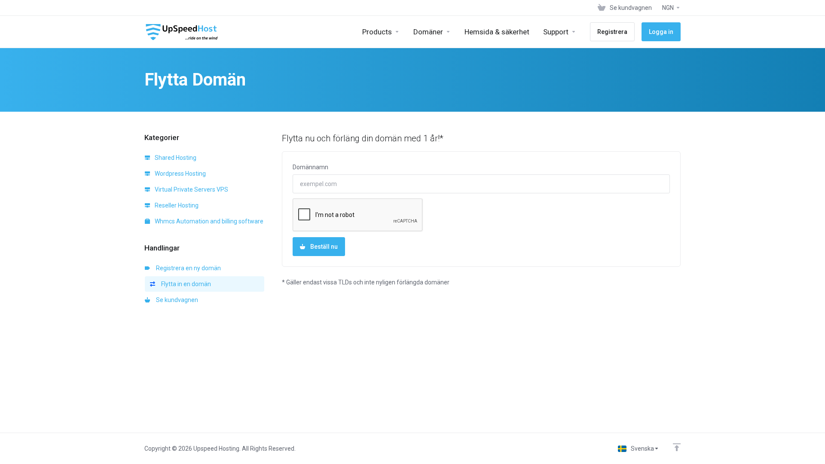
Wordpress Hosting (179, 173)
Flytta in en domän (185, 284)
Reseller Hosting (176, 205)
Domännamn (310, 167)
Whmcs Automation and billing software (208, 221)
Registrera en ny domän (187, 268)
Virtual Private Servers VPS (190, 189)
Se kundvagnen (175, 299)
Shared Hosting (174, 157)
